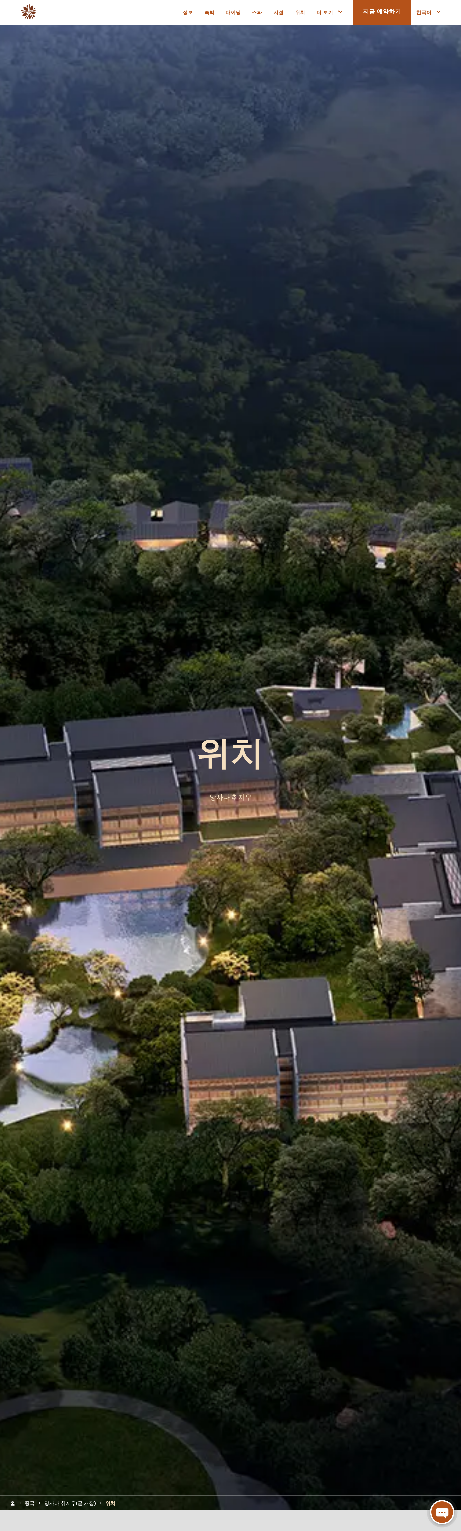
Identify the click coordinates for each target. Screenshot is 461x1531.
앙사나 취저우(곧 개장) (70, 1502)
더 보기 (325, 12)
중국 (30, 1502)
